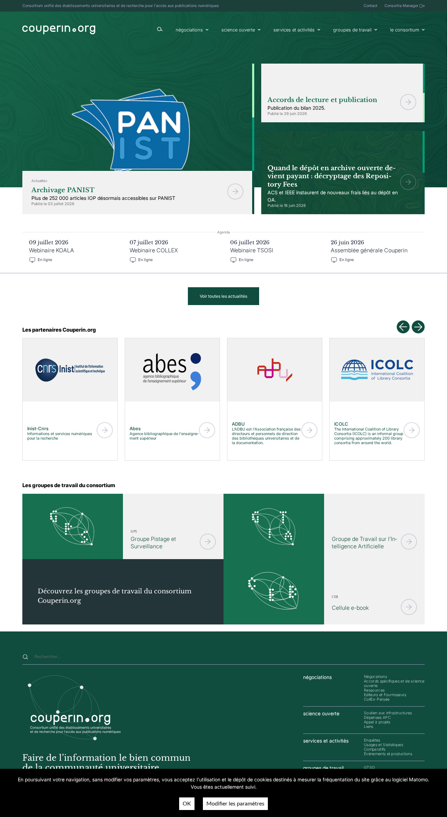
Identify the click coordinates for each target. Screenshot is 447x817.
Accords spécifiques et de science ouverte (394, 683)
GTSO (369, 767)
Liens (368, 726)
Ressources (374, 690)
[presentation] (403, 326)
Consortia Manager (401, 5)
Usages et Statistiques (383, 744)
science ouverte (238, 29)
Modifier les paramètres (235, 804)
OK (187, 804)
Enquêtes (372, 740)
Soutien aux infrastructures (388, 712)
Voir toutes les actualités (223, 296)
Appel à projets (377, 722)
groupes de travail (352, 29)
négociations (189, 29)
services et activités (294, 29)
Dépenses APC (377, 717)
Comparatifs (375, 749)
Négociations (375, 676)
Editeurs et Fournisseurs (385, 694)
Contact (371, 5)
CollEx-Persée (376, 699)
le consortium (404, 29)
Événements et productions (388, 753)
